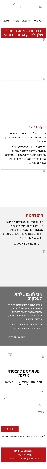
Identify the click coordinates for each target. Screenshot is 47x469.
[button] (16, 337)
